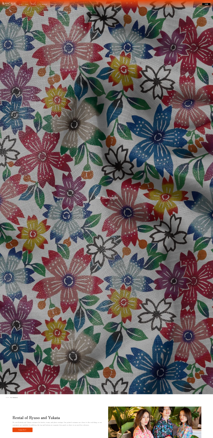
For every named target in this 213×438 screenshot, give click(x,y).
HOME (7, 397)
